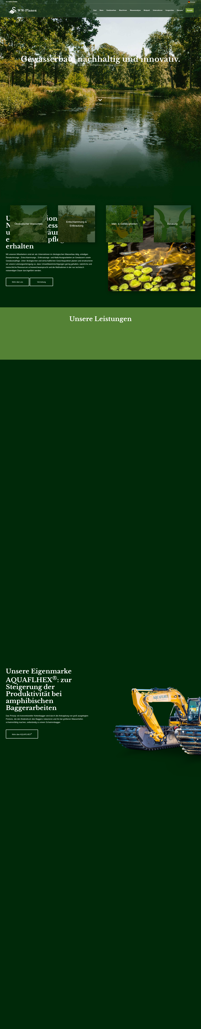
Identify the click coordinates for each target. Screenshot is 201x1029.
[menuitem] (191, 2)
